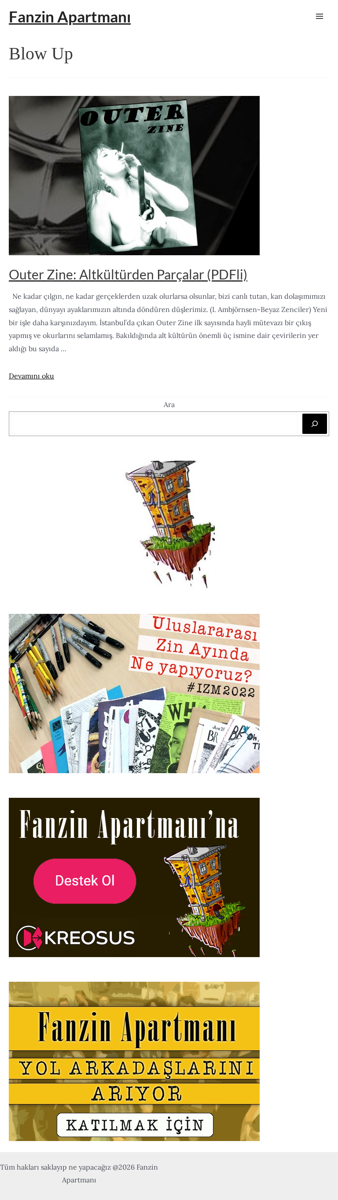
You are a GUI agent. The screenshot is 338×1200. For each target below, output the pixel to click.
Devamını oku (31, 375)
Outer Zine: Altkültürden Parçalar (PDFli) (128, 274)
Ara (169, 404)
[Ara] (314, 424)
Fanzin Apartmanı (70, 16)
